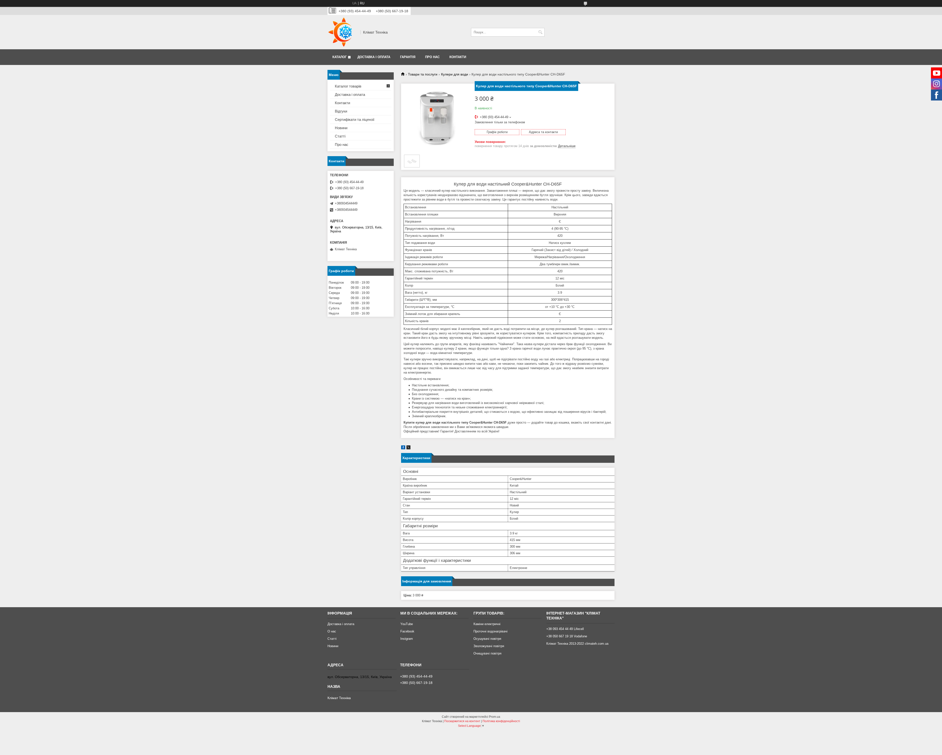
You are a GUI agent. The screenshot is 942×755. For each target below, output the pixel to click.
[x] (408, 448)
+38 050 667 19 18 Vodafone (566, 636)
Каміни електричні (486, 624)
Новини (341, 128)
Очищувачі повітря (487, 653)
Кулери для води (454, 74)
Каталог (339, 57)
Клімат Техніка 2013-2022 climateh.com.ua (577, 643)
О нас (331, 631)
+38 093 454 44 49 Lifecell (565, 629)
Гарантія (407, 57)
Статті (340, 136)
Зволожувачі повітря (488, 646)
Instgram (406, 639)
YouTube (406, 624)
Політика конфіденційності (501, 721)
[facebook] (403, 448)
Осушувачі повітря (487, 639)
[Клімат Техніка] (342, 32)
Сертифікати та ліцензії (354, 119)
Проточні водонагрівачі (490, 631)
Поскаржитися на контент (462, 721)
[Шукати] (540, 32)
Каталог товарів (348, 86)
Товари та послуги (422, 74)
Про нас (432, 57)
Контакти (457, 57)
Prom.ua (494, 716)
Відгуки (341, 111)
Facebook (407, 631)
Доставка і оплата (373, 57)
